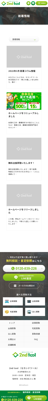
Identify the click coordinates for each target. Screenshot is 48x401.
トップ (12, 322)
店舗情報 (12, 344)
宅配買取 (13, 311)
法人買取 (35, 311)
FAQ (36, 339)
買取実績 (36, 333)
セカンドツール (10, 3)
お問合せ (12, 339)
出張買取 (35, 301)
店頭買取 (13, 301)
